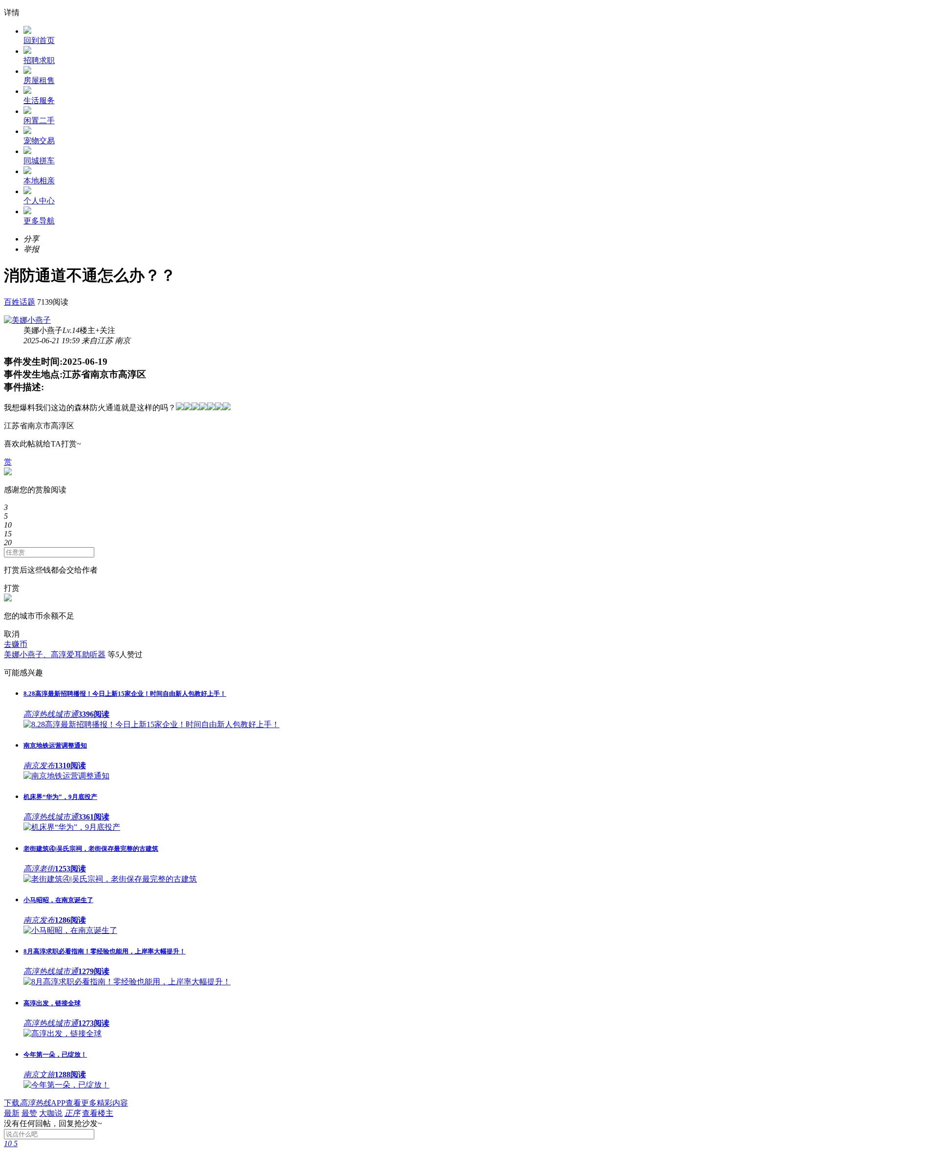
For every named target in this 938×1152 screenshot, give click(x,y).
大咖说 (51, 1113)
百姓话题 (19, 302)
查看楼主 (97, 1113)
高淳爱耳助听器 (78, 654)
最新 (12, 1113)
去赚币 (15, 644)
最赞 (29, 1113)
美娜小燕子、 (27, 654)
